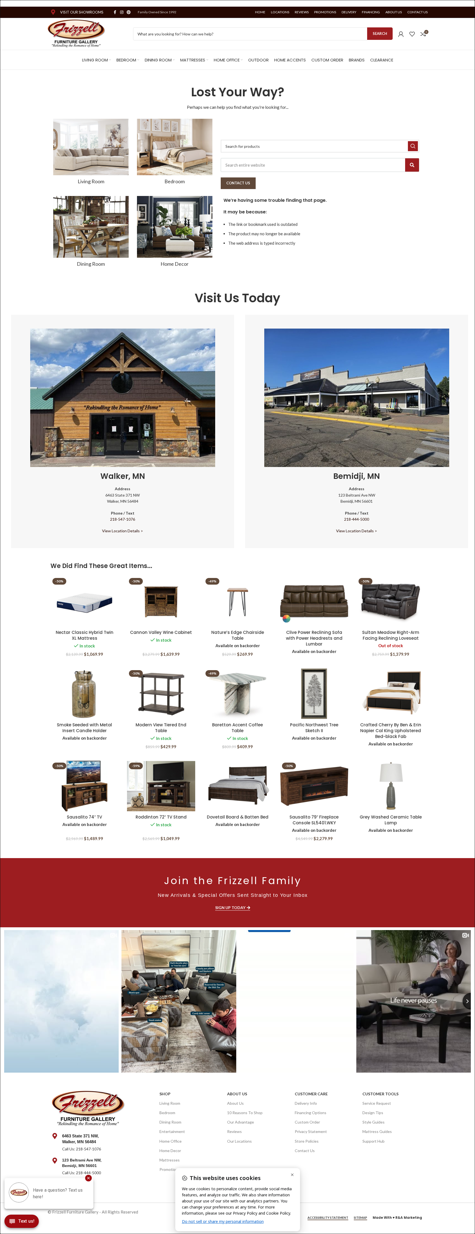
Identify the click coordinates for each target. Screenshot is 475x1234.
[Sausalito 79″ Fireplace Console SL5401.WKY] (314, 786)
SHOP (165, 1093)
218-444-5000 (356, 519)
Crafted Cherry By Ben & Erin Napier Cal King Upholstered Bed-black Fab (390, 730)
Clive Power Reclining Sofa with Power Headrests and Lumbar (314, 638)
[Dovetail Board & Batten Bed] (238, 786)
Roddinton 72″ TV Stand (161, 817)
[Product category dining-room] (91, 233)
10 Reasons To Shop (245, 1112)
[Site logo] (77, 33)
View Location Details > (122, 530)
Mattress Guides (377, 1131)
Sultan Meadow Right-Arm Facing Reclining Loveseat (390, 635)
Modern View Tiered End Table (161, 728)
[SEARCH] (413, 146)
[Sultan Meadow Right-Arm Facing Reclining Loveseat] (391, 601)
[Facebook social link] (115, 12)
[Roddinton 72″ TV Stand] (161, 786)
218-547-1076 (122, 519)
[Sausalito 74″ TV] (84, 786)
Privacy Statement (311, 1131)
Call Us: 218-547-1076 (81, 1149)
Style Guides (373, 1122)
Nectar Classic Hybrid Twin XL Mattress (84, 635)
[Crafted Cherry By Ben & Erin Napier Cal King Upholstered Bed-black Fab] (391, 693)
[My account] (401, 34)
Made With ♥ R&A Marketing (397, 1217)
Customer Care (311, 1093)
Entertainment (172, 1131)
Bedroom (167, 1112)
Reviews (234, 1131)
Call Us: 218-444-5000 (81, 1172)
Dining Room (170, 1122)
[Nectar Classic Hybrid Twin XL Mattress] (84, 601)
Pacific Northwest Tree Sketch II (314, 728)
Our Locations (239, 1141)
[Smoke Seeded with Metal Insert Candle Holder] (84, 693)
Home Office (170, 1141)
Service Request (376, 1103)
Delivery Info (306, 1103)
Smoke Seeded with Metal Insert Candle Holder (84, 728)
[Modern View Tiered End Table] (161, 693)
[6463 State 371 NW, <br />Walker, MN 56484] (55, 1136)
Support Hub (373, 1141)
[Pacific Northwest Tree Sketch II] (314, 693)
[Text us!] (21, 1222)
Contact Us (305, 1150)
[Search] (412, 165)
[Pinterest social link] (128, 12)
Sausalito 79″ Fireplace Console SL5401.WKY (314, 820)
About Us (237, 1093)
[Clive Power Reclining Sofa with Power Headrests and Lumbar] (314, 601)
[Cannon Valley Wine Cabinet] (161, 601)
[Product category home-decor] (174, 233)
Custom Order (307, 1122)
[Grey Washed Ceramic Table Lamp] (391, 786)
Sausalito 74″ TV (84, 817)
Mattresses (169, 1160)
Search (380, 33)
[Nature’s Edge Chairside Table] (238, 601)
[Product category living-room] (91, 153)
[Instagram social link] (121, 12)
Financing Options (310, 1112)
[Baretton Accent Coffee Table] (238, 693)
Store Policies (307, 1141)
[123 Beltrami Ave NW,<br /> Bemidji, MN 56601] (55, 1161)
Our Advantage (240, 1122)
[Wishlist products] (412, 34)
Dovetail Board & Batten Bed (237, 817)
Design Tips (372, 1112)
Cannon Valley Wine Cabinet (161, 632)
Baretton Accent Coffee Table (237, 728)
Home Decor (170, 1150)
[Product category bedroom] (174, 153)
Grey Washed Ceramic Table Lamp (391, 820)
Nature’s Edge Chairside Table (237, 635)
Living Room (169, 1103)
